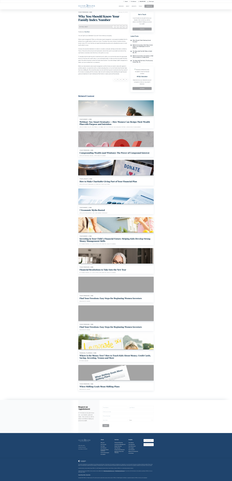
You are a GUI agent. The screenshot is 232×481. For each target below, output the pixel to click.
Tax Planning (117, 447)
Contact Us (142, 28)
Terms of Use (88, 474)
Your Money (131, 442)
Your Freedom (131, 449)
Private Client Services (120, 449)
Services (121, 6)
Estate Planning (118, 446)
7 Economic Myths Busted (92, 210)
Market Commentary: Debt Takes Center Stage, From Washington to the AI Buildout (143, 46)
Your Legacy (131, 447)
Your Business (131, 444)
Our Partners (103, 447)
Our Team (103, 446)
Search (126, 1)
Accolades (103, 454)
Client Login (151, 1)
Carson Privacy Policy (82, 474)
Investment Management (120, 444)
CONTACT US (149, 6)
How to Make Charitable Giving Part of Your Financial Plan (108, 181)
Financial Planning (119, 442)
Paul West (87, 31)
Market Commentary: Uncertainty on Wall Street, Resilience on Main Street (143, 56)
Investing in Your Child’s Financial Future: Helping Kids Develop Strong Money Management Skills (115, 239)
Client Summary (148, 444)
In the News (131, 453)
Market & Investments (133, 451)
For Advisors (133, 1)
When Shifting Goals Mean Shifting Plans (100, 386)
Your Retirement (132, 446)
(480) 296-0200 (142, 1)
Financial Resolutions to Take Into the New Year (103, 269)
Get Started (142, 88)
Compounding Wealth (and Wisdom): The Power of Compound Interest (114, 153)
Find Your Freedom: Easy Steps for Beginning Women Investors (111, 298)
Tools (140, 6)
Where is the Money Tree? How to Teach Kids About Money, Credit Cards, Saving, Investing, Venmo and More (115, 356)
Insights (134, 6)
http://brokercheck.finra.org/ (120, 470)
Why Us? (103, 442)
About (127, 6)
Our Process (103, 444)
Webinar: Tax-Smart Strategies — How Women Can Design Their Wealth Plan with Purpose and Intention (115, 123)
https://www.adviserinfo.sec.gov (109, 470)
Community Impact (105, 452)
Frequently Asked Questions (104, 450)
